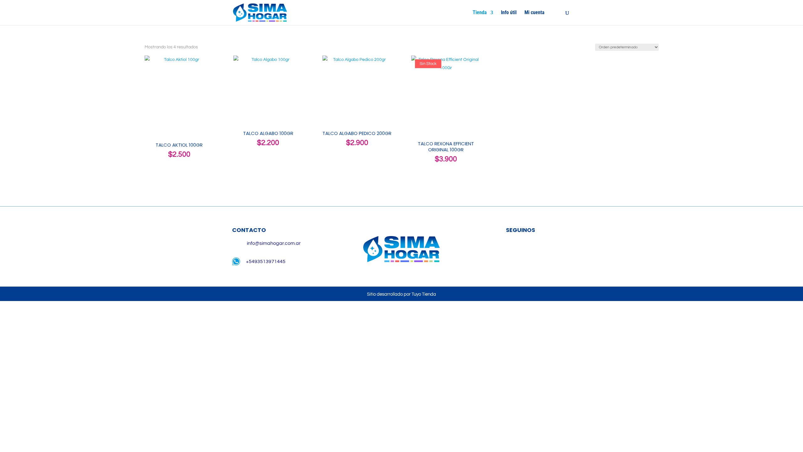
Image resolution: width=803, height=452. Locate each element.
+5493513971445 (265, 261)
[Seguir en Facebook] (511, 250)
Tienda (480, 12)
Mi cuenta (534, 12)
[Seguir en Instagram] (530, 250)
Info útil (509, 12)
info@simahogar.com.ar (274, 243)
